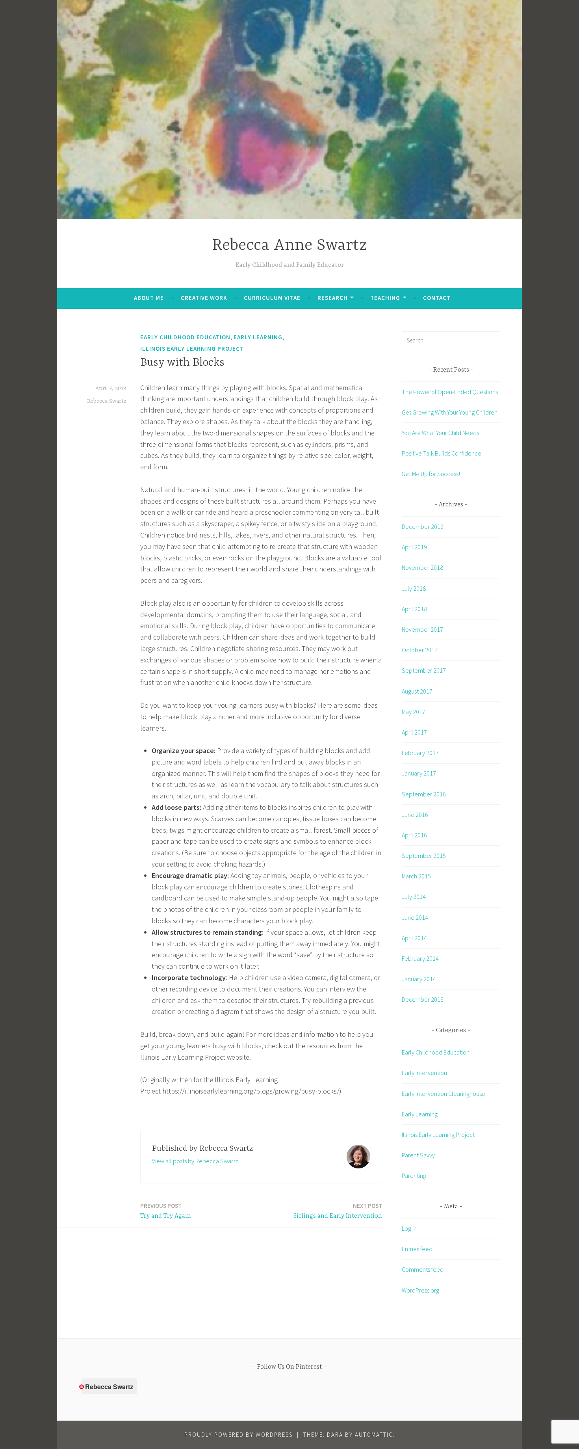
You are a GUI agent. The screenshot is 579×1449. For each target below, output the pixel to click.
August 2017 (417, 691)
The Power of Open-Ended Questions (450, 392)
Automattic (374, 1434)
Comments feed (423, 1269)
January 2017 (419, 773)
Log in (409, 1228)
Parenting (414, 1175)
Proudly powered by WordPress (238, 1434)
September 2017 (424, 670)
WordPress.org (420, 1290)
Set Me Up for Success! (431, 474)
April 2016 (414, 835)
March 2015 (416, 876)
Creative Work (204, 297)
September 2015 (424, 855)
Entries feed (417, 1249)
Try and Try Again (165, 1211)
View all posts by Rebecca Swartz (195, 1161)
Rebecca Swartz (106, 401)
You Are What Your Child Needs (440, 433)
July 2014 (414, 896)
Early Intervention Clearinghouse (443, 1093)
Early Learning (258, 337)
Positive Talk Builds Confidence (441, 453)
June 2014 (415, 917)
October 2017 (420, 650)
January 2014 (419, 979)
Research (332, 297)
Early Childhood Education (185, 337)
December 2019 (423, 526)
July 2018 (414, 588)
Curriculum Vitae (272, 297)
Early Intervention (424, 1073)
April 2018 (414, 609)
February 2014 (420, 958)
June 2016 (415, 814)
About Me (149, 297)
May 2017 (413, 712)
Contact (437, 297)
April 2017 (414, 732)
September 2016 (424, 794)
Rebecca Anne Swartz (289, 245)
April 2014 (414, 938)
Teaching (385, 297)
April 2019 (414, 547)
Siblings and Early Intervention (337, 1211)
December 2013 (423, 999)
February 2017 (420, 753)
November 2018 (422, 567)
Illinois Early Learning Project (192, 348)
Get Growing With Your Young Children (449, 412)
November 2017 (422, 629)
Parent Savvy (418, 1155)
